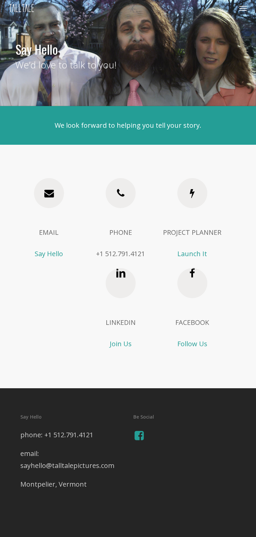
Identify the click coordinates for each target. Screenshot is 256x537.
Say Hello (49, 253)
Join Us (121, 343)
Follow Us (192, 343)
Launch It (192, 253)
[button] (243, 8)
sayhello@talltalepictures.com (67, 465)
